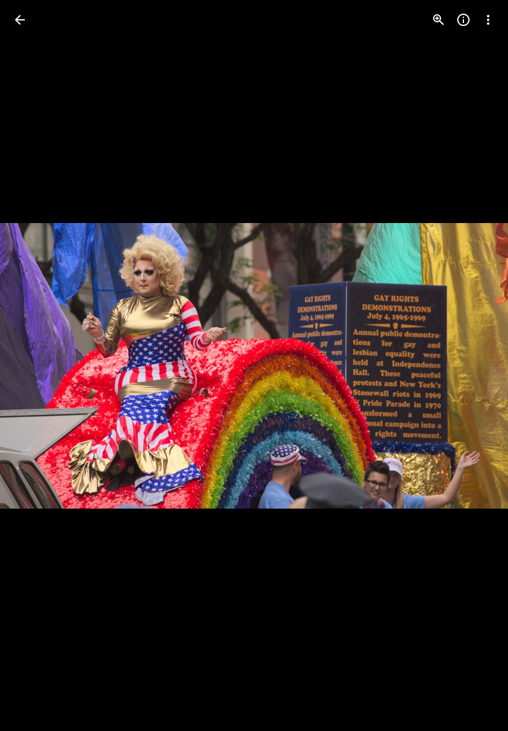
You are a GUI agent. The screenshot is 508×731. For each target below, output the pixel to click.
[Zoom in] (438, 19)
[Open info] (463, 19)
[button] (34, 365)
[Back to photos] (20, 20)
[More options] (488, 19)
